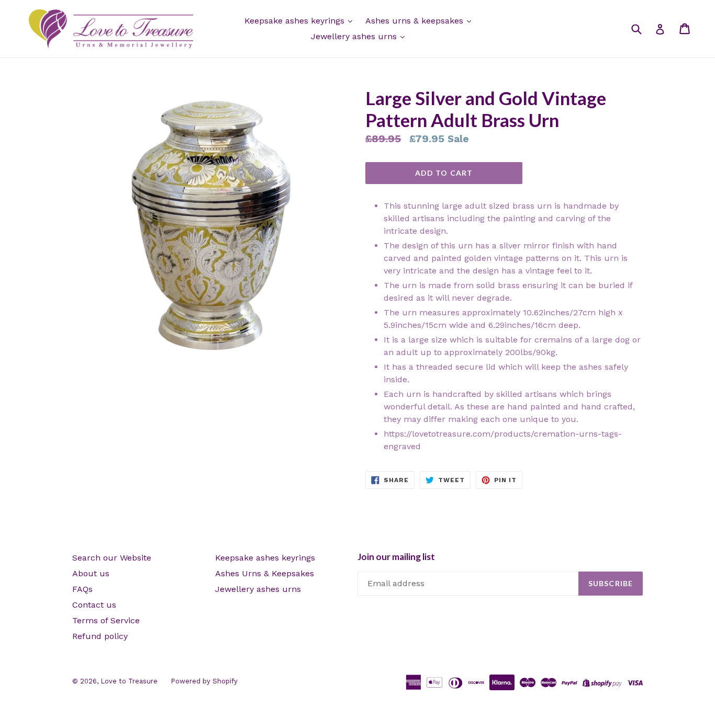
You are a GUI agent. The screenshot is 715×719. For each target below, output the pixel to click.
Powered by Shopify (204, 681)
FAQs (82, 589)
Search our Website (111, 558)
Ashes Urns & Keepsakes (264, 573)
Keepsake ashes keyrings (295, 21)
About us (90, 573)
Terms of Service (106, 620)
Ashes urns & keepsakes (415, 21)
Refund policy (100, 636)
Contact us (94, 605)
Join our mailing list (396, 557)
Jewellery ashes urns (355, 36)
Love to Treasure (129, 681)
